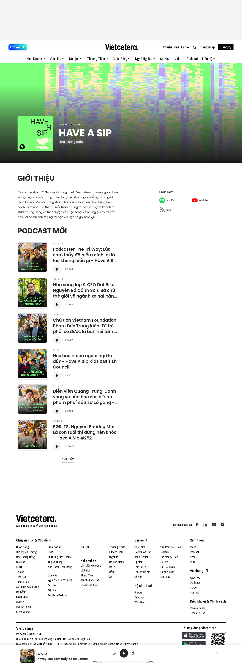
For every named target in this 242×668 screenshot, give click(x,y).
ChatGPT (53, 552)
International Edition (176, 47)
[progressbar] (124, 662)
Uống (112, 572)
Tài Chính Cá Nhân (90, 580)
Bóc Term (139, 547)
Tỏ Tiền (164, 562)
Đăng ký (225, 47)
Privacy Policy (197, 608)
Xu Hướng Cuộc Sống (27, 587)
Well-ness (140, 602)
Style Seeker (23, 612)
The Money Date (169, 557)
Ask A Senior (141, 557)
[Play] (124, 653)
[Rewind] (114, 653)
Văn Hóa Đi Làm (89, 585)
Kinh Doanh (34, 58)
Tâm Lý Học (22, 582)
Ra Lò (112, 567)
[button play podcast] (57, 269)
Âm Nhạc (52, 585)
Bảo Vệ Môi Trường (26, 552)
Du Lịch (74, 58)
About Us (195, 577)
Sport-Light (22, 597)
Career (193, 587)
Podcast (192, 58)
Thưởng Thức (96, 58)
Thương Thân (167, 572)
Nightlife (113, 557)
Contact (194, 592)
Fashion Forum (24, 607)
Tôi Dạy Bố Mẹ (142, 572)
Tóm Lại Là (140, 567)
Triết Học (21, 577)
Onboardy (139, 597)
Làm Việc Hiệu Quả (91, 565)
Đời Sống (21, 592)
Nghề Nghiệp (143, 58)
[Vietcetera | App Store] (194, 635)
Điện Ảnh (52, 590)
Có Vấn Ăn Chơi (142, 552)
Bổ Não (138, 577)
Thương (20, 572)
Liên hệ (207, 58)
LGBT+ (20, 567)
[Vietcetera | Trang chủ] (121, 47)
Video (178, 58)
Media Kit (195, 582)
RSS (192, 562)
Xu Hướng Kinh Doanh (59, 557)
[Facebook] (196, 524)
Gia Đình (20, 562)
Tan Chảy (165, 577)
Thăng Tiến (87, 575)
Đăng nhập (207, 47)
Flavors (138, 592)
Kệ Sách (164, 552)
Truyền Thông (55, 562)
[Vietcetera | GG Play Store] (194, 644)
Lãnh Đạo (86, 570)
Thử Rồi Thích (167, 567)
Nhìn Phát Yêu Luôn (170, 547)
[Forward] (133, 653)
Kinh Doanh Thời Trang (60, 567)
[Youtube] (222, 524)
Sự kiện (165, 58)
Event (193, 557)
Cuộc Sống (120, 58)
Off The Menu (116, 562)
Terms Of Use (197, 613)
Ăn (110, 577)
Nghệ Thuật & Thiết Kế (60, 580)
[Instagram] (213, 524)
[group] (124, 656)
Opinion (138, 562)
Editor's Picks (116, 552)
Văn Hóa (55, 58)
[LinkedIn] (205, 524)
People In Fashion (57, 595)
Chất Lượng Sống (25, 557)
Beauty (20, 602)
